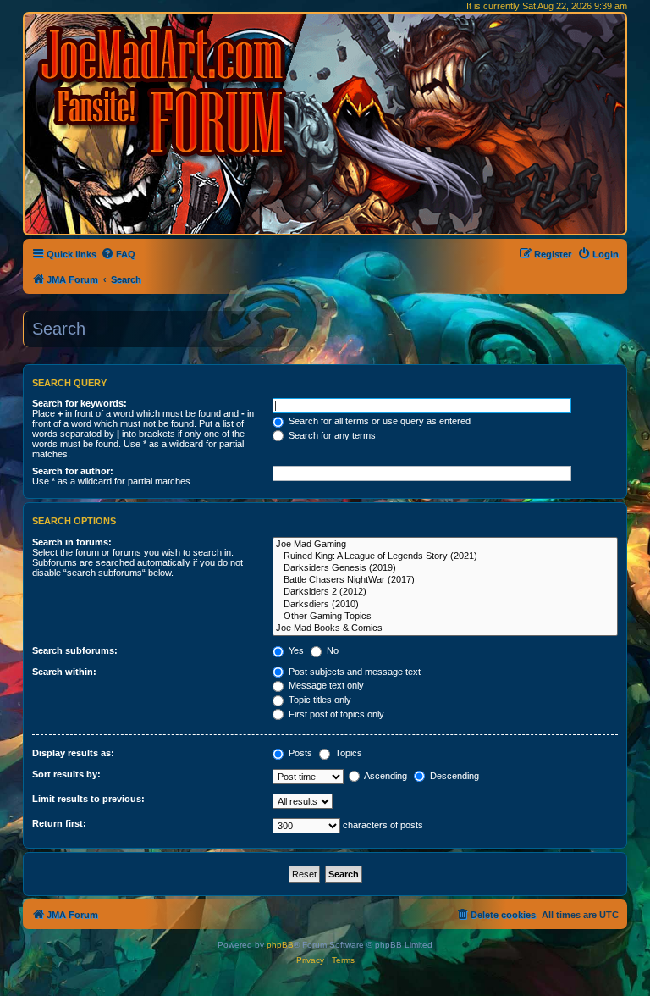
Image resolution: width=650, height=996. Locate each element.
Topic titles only (318, 699)
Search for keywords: (79, 403)
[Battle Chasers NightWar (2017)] (445, 580)
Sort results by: (66, 774)
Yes (295, 650)
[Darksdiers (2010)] (445, 605)
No (331, 650)
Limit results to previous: (88, 799)
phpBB (280, 944)
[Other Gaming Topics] (445, 616)
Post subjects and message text (353, 672)
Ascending (384, 776)
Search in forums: (72, 542)
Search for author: (72, 471)
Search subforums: (75, 650)
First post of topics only (335, 714)
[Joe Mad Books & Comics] (445, 628)
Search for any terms (331, 435)
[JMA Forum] (165, 91)
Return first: (59, 823)
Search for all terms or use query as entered (378, 421)
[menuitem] (118, 254)
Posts (299, 753)
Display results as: (73, 753)
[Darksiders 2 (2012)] (445, 592)
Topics (347, 753)
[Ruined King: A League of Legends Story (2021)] (445, 556)
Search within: (64, 672)
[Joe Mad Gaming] (445, 545)
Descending (453, 776)
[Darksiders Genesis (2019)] (445, 568)
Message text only (325, 685)
